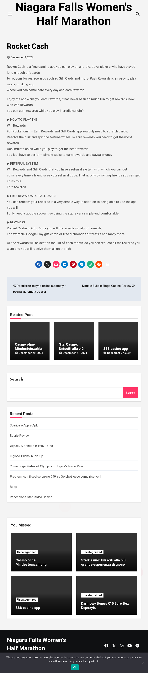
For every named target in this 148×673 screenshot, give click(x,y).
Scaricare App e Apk (24, 425)
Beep (13, 487)
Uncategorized (26, 552)
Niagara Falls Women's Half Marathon (73, 14)
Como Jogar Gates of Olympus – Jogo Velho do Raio (46, 466)
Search (16, 379)
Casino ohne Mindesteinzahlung (29, 348)
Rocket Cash (27, 46)
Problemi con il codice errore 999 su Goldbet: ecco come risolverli (55, 476)
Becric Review (20, 435)
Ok (75, 667)
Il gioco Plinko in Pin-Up (26, 456)
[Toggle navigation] (10, 14)
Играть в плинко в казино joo (31, 446)
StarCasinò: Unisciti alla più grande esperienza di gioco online (103, 564)
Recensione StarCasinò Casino (31, 497)
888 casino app (115, 349)
